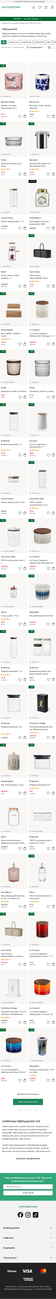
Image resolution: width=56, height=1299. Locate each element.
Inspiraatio (9, 1247)
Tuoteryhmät (26, 42)
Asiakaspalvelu (11, 1227)
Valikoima (8, 1237)
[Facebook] (20, 1215)
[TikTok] (35, 1215)
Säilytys (23, 23)
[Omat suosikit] (40, 7)
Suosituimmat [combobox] (36, 47)
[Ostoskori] (46, 7)
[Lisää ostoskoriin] (24, 116)
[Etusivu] (11, 7)
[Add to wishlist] (20, 116)
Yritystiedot (10, 1257)
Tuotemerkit (39, 42)
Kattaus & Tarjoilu (10, 23)
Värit (49, 42)
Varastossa (13, 42)
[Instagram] (28, 1215)
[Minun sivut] (33, 7)
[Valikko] (52, 7)
